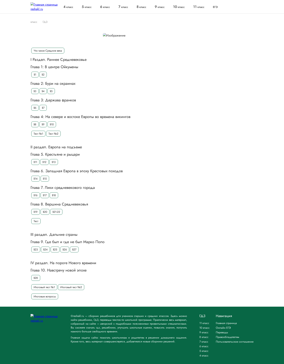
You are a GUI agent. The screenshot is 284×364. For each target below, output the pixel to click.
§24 (45, 249)
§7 (43, 108)
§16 (35, 195)
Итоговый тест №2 (71, 287)
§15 (45, 179)
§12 (44, 162)
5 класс (203, 351)
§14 (35, 179)
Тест (36, 221)
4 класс (203, 355)
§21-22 (56, 212)
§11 (35, 162)
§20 (45, 212)
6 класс (203, 346)
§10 (52, 124)
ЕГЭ (215, 7)
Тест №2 (53, 134)
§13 (54, 162)
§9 (43, 124)
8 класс (203, 337)
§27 (74, 249)
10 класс (204, 328)
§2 (43, 74)
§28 (36, 278)
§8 (35, 124)
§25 (55, 249)
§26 (65, 249)
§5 (51, 91)
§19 (35, 212)
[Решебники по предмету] (39, 22)
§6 (35, 108)
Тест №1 (38, 134)
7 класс (203, 342)
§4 (43, 91)
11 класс (204, 323)
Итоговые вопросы (45, 296)
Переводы (222, 332)
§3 (35, 91)
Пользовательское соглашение (234, 342)
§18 (54, 195)
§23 (36, 249)
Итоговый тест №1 (44, 287)
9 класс (203, 332)
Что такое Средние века (48, 51)
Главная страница (226, 323)
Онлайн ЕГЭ (223, 328)
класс (68, 7)
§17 (45, 195)
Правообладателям (227, 337)
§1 (35, 74)
